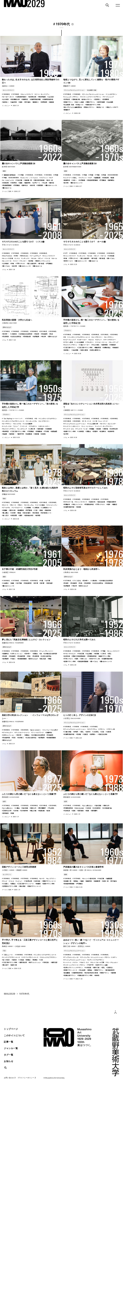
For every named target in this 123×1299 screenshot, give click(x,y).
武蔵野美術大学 (103, 1030)
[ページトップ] (115, 1012)
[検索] (107, 5)
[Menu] (117, 5)
